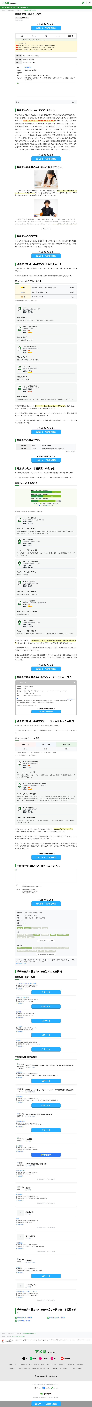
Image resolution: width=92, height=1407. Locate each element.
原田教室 (18, 1040)
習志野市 (13, 10)
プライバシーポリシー (23, 1368)
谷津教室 (18, 1012)
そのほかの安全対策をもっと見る (46, 954)
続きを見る (46, 229)
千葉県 (8, 10)
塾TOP (3, 10)
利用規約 (12, 1368)
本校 (17, 1219)
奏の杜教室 (19, 1146)
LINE (34, 1358)
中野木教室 (19, 1026)
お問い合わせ (64, 1368)
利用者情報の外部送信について (41, 1368)
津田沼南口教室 (20, 1121)
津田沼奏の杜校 (20, 1170)
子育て (56, 1358)
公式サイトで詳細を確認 (46, 27)
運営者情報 (80, 1364)
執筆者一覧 (62, 1364)
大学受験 (45, 1358)
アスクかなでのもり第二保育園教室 (26, 983)
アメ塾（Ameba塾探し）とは (23, 1364)
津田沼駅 (19, 10)
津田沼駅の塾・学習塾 (24, 1318)
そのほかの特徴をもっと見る (46, 941)
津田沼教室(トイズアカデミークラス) (26, 1292)
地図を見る (20, 989)
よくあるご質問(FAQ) (76, 1368)
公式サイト (46, 992)
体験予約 (46, 1154)
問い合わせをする (21, 963)
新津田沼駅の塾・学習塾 (57, 1318)
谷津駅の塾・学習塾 (23, 1321)
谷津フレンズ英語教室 (22, 997)
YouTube (67, 1358)
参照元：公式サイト (71, 699)
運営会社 (55, 1368)
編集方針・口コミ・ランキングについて (45, 1364)
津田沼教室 (19, 1072)
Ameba (39, 1388)
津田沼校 (18, 1267)
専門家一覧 (71, 1364)
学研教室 (28, 67)
